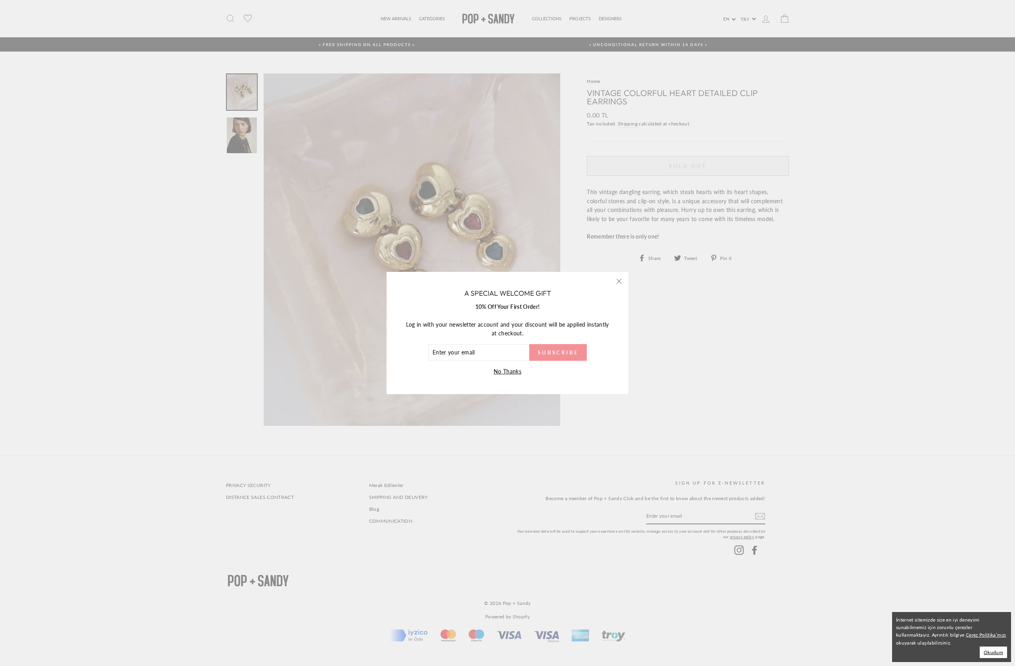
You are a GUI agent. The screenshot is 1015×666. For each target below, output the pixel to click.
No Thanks (507, 371)
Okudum (993, 652)
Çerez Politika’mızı (986, 635)
